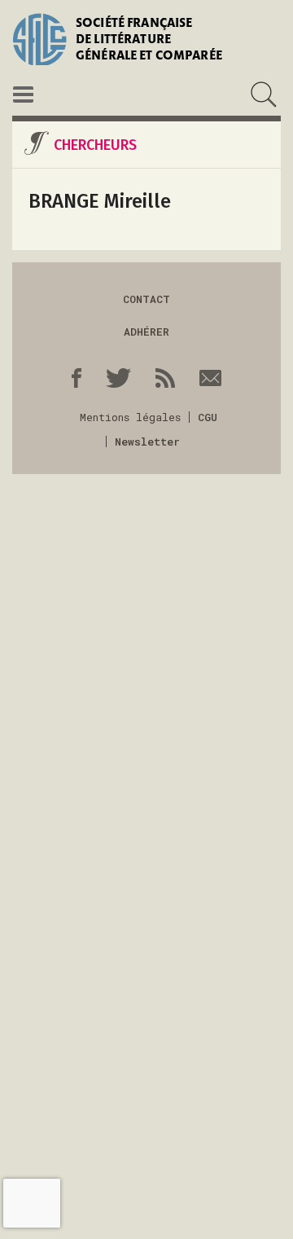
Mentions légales (130, 417)
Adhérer (146, 331)
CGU (207, 417)
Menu (23, 94)
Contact (146, 299)
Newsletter (147, 441)
